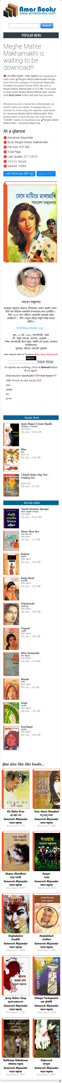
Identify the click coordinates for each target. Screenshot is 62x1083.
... (42, 764)
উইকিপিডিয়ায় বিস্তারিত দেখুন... (31, 328)
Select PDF (46, 174)
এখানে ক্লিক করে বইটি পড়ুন (19, 173)
